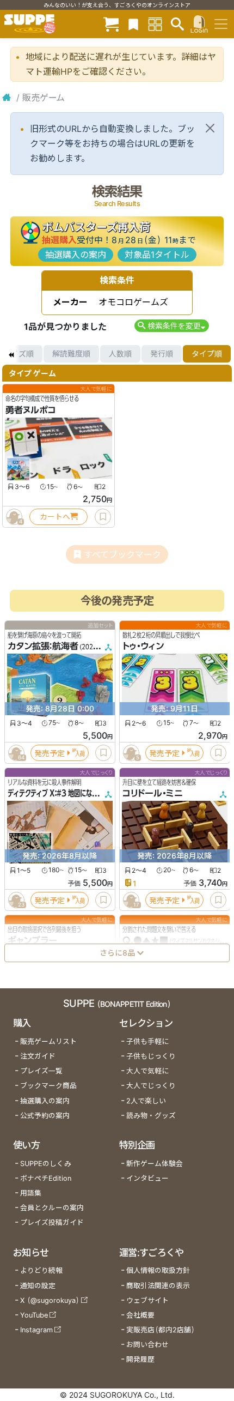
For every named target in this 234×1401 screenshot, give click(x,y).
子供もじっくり (151, 1056)
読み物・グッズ (151, 1116)
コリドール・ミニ (152, 793)
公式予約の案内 (45, 1116)
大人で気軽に (147, 1071)
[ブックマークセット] (133, 23)
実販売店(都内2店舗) (160, 1330)
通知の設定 (38, 1286)
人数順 (120, 353)
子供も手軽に (147, 1041)
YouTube (34, 1315)
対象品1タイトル (157, 254)
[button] (171, 325)
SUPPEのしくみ (45, 1164)
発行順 (161, 353)
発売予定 (49, 752)
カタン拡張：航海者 (43, 646)
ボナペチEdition (45, 1178)
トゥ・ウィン (143, 646)
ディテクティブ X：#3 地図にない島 (56, 793)
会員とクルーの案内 (52, 1208)
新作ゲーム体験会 (154, 1164)
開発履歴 (140, 1359)
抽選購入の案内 (75, 254)
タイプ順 (207, 353)
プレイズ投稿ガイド (52, 1222)
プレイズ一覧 (41, 1071)
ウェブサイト (147, 1300)
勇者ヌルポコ (30, 410)
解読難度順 (71, 353)
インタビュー (147, 1178)
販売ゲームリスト (48, 1041)
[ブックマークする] (103, 517)
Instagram (36, 1330)
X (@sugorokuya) (49, 1300)
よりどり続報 (41, 1270)
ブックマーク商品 (48, 1086)
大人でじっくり (151, 1086)
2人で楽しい (146, 1101)
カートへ (55, 516)
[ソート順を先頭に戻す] (11, 354)
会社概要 (140, 1315)
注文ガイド (38, 1056)
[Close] (210, 128)
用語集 (30, 1193)
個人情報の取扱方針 (158, 1270)
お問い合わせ (147, 1344)
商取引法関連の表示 (158, 1286)
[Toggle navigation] (221, 24)
